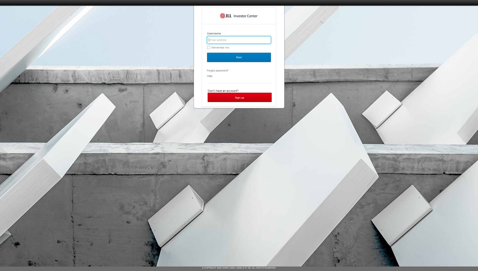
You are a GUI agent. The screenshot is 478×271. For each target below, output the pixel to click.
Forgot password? (217, 70)
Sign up (239, 97)
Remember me (220, 47)
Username (214, 33)
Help (209, 75)
